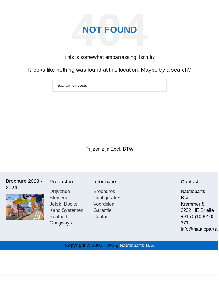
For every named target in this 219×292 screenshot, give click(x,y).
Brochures (104, 191)
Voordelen (103, 204)
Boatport (59, 216)
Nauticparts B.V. (137, 245)
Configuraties (107, 197)
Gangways (61, 223)
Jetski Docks (64, 204)
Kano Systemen (66, 210)
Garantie (102, 210)
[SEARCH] (160, 85)
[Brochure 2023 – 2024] (25, 207)
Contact (101, 216)
